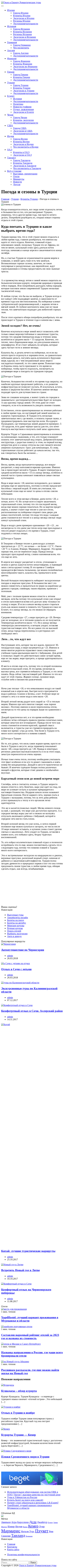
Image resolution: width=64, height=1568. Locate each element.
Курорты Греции (21, 77)
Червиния (29, 1536)
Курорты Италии (21, 15)
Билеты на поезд (15, 920)
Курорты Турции (21, 88)
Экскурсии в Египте (23, 112)
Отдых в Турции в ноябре (18, 1412)
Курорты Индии (21, 141)
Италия (11, 10)
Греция (10, 72)
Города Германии (22, 45)
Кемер (33, 1526)
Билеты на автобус (16, 923)
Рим (51, 1531)
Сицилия (6, 1535)
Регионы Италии (21, 21)
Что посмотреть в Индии (25, 147)
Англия (11, 50)
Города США (19, 128)
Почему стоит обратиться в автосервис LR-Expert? (32, 1502)
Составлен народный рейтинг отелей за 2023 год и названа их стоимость (30, 1336)
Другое (16, 184)
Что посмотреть (21, 47)
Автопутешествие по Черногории (22, 949)
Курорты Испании (22, 31)
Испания (11, 26)
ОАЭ (9, 149)
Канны (25, 1527)
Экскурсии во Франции (25, 66)
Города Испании (21, 29)
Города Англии (21, 53)
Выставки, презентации (25, 173)
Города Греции (20, 74)
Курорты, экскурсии (23, 120)
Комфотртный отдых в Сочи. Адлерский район (32, 1010)
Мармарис (10, 1530)
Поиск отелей (14, 931)
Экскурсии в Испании (24, 37)
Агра (14, 1522)
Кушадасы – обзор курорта (19, 1390)
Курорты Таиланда (22, 163)
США (10, 125)
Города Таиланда (21, 160)
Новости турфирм (22, 106)
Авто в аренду (14, 936)
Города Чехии (20, 117)
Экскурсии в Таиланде (24, 165)
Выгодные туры (15, 915)
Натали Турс (28, 1531)
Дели (32, 1522)
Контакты (12, 1547)
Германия (12, 42)
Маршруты (18, 179)
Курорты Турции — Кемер (18, 1434)
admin (10, 955)
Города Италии (20, 13)
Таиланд (11, 157)
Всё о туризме (14, 171)
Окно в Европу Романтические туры (37, 1565)
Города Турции (20, 85)
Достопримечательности (25, 23)
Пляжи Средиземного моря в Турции (25, 1456)
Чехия (10, 114)
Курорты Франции (22, 64)
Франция (11, 58)
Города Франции (21, 61)
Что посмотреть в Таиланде (27, 168)
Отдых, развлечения (23, 109)
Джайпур (42, 1522)
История (17, 98)
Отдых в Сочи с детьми (16, 969)
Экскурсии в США (22, 131)
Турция (11, 82)
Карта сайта (13, 1549)
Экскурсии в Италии (23, 18)
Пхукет (41, 1530)
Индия (10, 136)
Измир (11, 1526)
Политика (18, 104)
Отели (16, 176)
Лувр (42, 1526)
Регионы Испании (22, 34)
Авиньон (6, 1522)
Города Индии (20, 139)
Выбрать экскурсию (17, 933)
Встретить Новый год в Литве (20, 1270)
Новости (17, 182)
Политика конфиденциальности (23, 1554)
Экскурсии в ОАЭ (22, 155)
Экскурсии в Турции (23, 90)
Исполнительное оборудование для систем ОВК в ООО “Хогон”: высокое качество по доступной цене (33, 1493)
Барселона (23, 1522)
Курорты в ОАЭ (21, 152)
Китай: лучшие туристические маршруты (28, 1251)
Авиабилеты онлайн (17, 917)
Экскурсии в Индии (23, 144)
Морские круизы (15, 925)
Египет (10, 96)
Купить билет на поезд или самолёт (25, 1500)
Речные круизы (15, 928)
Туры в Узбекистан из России (22, 1497)
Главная (11, 1544)
